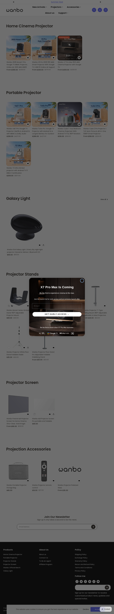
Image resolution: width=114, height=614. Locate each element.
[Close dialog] (82, 280)
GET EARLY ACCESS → (57, 314)
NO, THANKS (57, 321)
